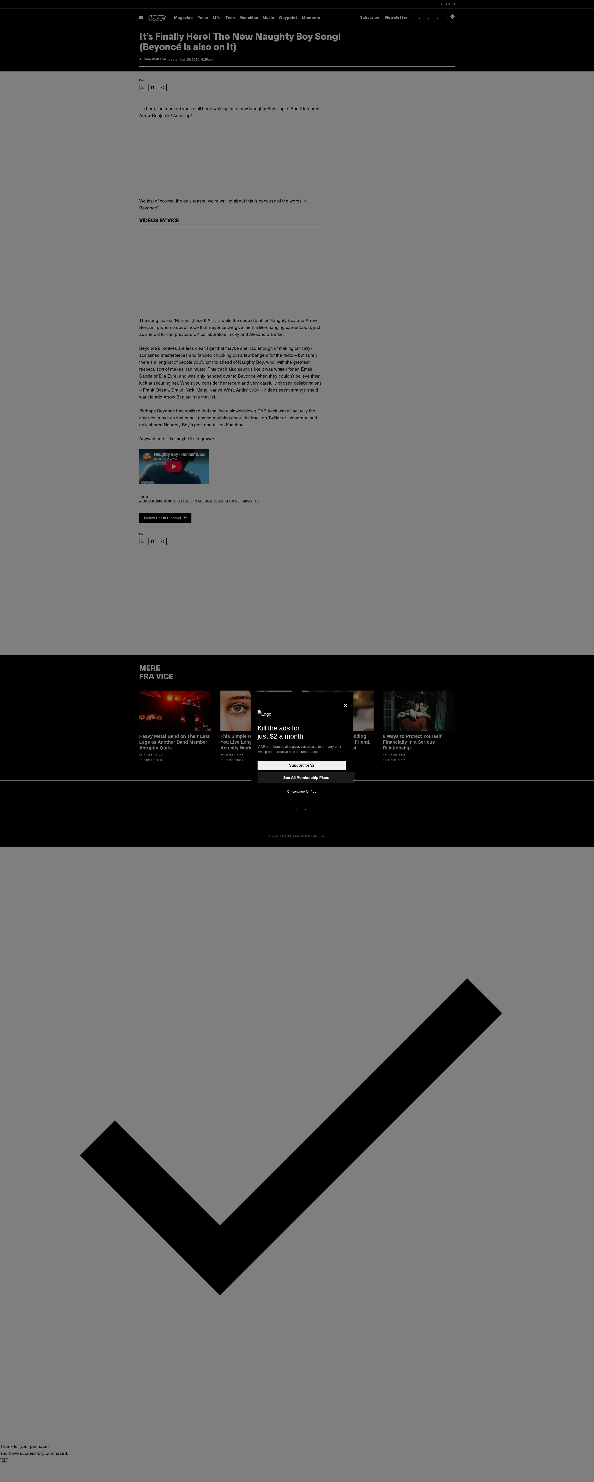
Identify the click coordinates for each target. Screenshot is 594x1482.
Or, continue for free (301, 791)
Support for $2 (301, 765)
